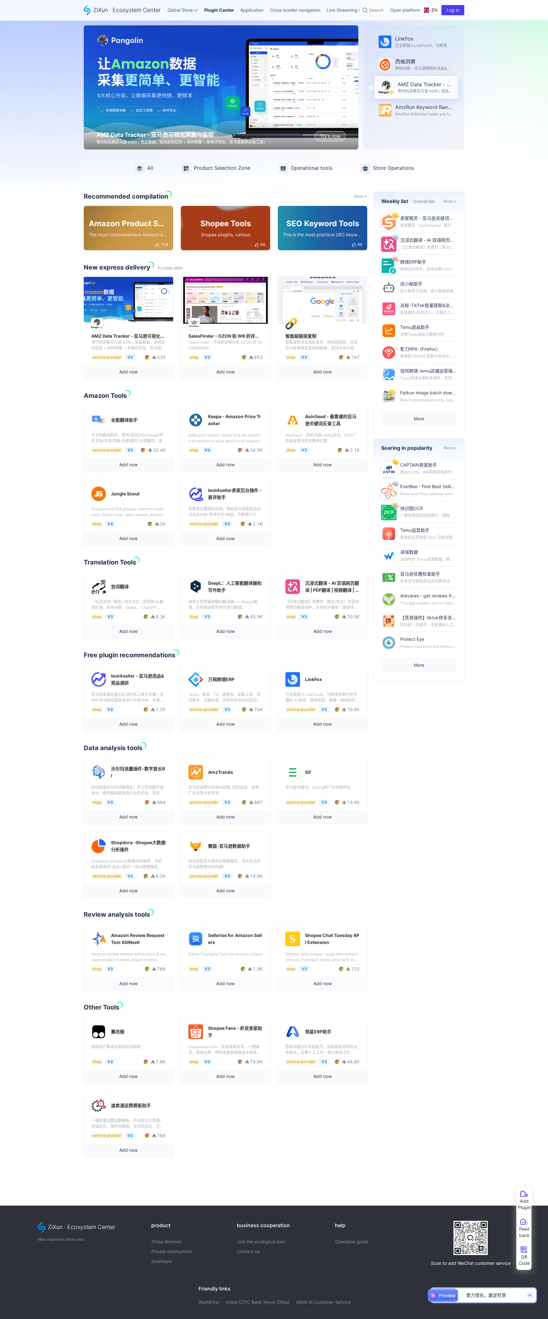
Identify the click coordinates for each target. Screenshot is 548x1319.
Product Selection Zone (222, 168)
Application (252, 10)
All (150, 168)
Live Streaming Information (354, 10)
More (358, 196)
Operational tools (311, 168)
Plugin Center (219, 10)
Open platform (405, 10)
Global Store (180, 10)
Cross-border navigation (295, 10)
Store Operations (393, 168)
